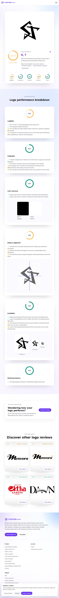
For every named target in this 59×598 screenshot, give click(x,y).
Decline (17, 593)
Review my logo (44, 410)
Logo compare (9, 554)
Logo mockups (9, 558)
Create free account (36, 549)
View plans (23, 534)
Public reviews (9, 551)
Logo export (8, 561)
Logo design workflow (11, 547)
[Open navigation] (56, 2)
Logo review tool (9, 549)
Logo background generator (13, 566)
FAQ (6, 575)
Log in (32, 547)
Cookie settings (9, 580)
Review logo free (11, 534)
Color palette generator (11, 556)
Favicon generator (10, 563)
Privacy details (8, 593)
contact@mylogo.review (11, 583)
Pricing (7, 568)
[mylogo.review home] (8, 2)
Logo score (13, 62)
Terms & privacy (9, 578)
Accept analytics (26, 593)
